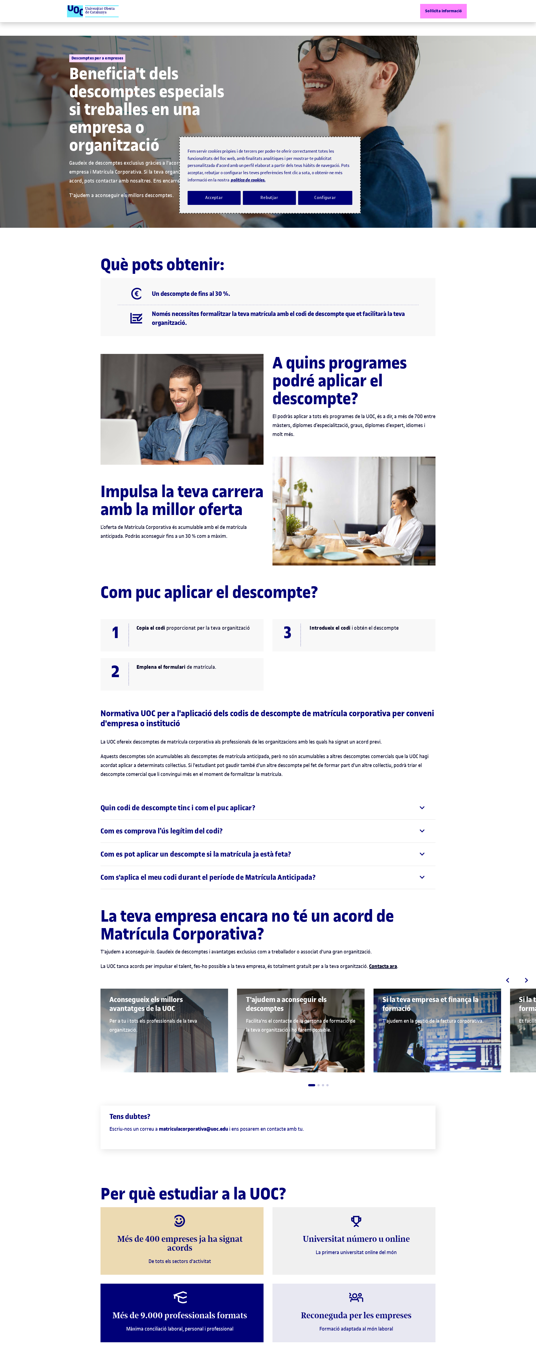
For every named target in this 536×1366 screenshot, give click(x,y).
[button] (311, 1085)
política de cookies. (248, 180)
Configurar (325, 197)
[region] (270, 174)
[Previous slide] (507, 980)
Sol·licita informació (443, 11)
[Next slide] (526, 980)
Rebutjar (269, 197)
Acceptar (214, 197)
